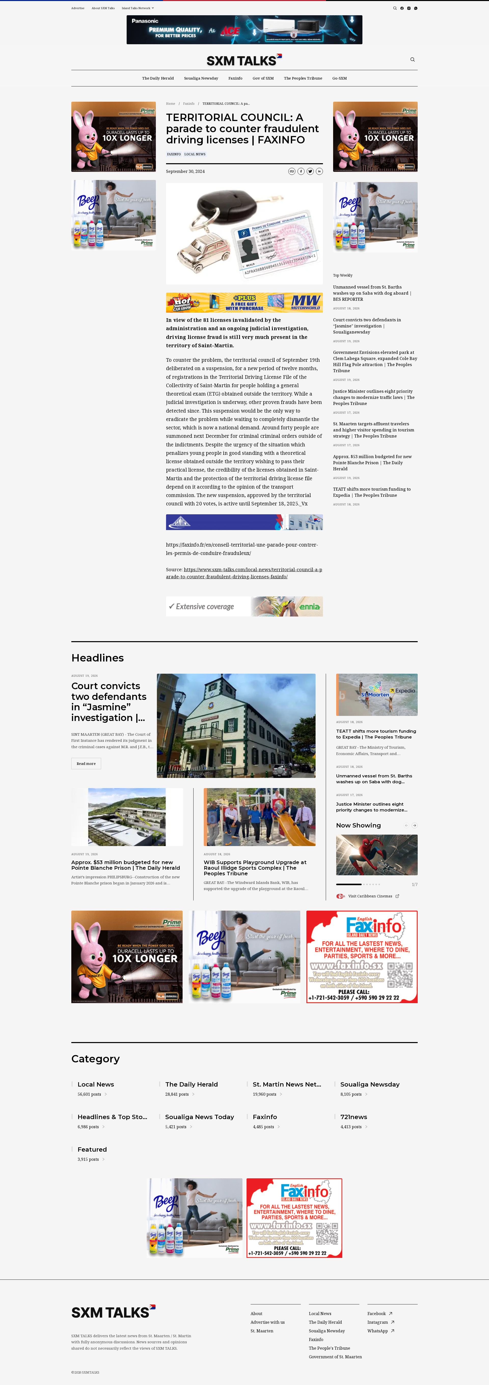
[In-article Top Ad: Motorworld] (244, 303)
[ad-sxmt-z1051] (113, 215)
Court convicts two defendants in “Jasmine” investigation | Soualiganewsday (367, 326)
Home (170, 103)
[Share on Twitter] (310, 171)
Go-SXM (339, 78)
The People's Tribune (329, 1348)
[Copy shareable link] (291, 171)
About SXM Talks (103, 8)
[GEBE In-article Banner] (244, 522)
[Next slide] (415, 825)
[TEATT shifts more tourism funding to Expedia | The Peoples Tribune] (377, 695)
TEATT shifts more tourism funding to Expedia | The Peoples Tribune (372, 492)
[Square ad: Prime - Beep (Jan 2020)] (244, 957)
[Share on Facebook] (301, 171)
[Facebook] (402, 8)
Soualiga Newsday (201, 78)
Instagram (378, 1322)
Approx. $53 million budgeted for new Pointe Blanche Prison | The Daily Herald (372, 463)
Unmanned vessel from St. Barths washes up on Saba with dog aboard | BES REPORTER (372, 293)
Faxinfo (235, 78)
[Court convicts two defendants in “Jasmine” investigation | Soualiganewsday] (236, 726)
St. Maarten (262, 1331)
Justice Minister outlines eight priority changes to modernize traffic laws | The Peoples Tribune (374, 397)
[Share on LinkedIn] (319, 171)
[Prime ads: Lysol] (113, 137)
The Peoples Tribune (303, 78)
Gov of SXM (263, 78)
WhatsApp (378, 1331)
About (256, 1313)
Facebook (377, 1313)
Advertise (78, 8)
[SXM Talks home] (244, 59)
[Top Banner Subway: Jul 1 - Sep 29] (244, 29)
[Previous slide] (406, 825)
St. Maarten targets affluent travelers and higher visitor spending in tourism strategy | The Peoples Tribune (373, 430)
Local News (195, 154)
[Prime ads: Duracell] (127, 957)
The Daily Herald (158, 78)
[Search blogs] (395, 8)
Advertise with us (268, 1322)
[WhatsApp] (416, 8)
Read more (89, 763)
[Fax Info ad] (362, 957)
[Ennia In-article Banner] (244, 606)
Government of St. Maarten (335, 1357)
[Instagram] (409, 8)
